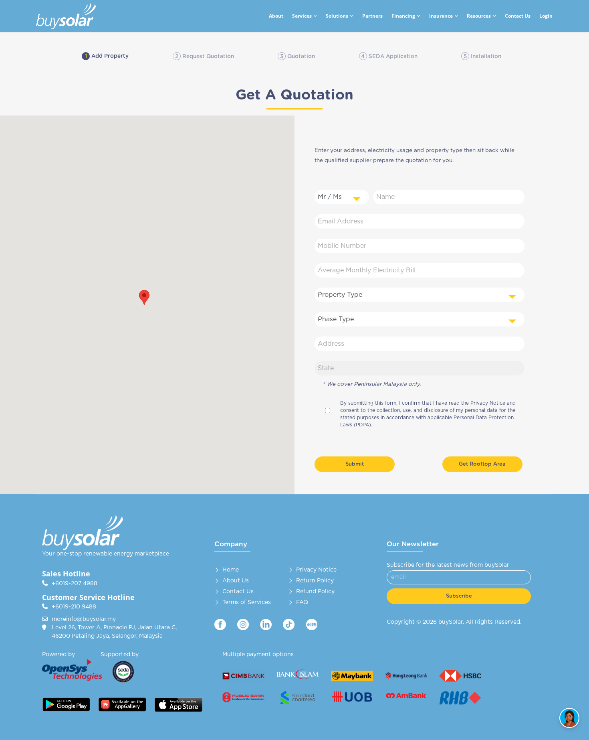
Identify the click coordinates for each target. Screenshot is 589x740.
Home (230, 570)
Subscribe (459, 596)
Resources (479, 15)
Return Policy (315, 581)
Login (546, 15)
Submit (354, 464)
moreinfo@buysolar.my (84, 619)
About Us (235, 581)
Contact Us (518, 15)
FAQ (302, 602)
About (276, 15)
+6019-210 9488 (74, 607)
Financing (403, 15)
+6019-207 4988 (74, 583)
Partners (372, 15)
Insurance (441, 15)
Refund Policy (315, 591)
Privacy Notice (488, 403)
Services (302, 15)
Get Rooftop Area (482, 464)
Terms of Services (246, 602)
